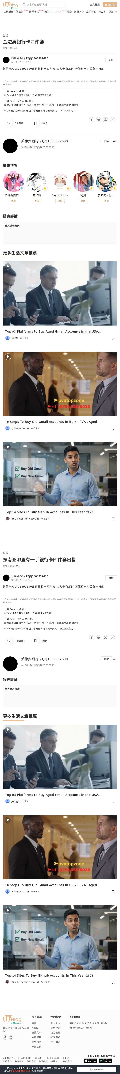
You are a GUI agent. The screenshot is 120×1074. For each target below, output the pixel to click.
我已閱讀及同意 (96, 1069)
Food (50, 1057)
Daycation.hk (60, 195)
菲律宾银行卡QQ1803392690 (29, 58)
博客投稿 (36, 1046)
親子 (44, 104)
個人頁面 (55, 1023)
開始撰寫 (110, 4)
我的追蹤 (55, 1037)
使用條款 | (33, 1061)
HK (31, 1057)
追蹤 (111, 60)
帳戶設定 (55, 1028)
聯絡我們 (68, 1061)
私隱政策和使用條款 (20, 1070)
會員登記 (95, 4)
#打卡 (88, 1023)
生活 (5, 35)
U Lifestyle (10, 1057)
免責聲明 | (21, 1061)
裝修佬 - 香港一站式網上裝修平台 (106, 195)
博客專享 (103, 11)
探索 (69, 11)
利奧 (83, 195)
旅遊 (28, 104)
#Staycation (77, 1028)
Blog (58, 1057)
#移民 (88, 1028)
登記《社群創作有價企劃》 (40, 95)
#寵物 (73, 1023)
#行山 (80, 1023)
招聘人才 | (57, 1061)
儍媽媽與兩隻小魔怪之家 (13, 195)
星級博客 (91, 11)
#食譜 (96, 1023)
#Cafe (104, 1023)
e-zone (67, 1057)
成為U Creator (52, 11)
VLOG (34, 1028)
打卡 (21, 104)
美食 (36, 104)
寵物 (51, 104)
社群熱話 (34, 11)
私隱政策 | (45, 1061)
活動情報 (74, 104)
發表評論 (12, 225)
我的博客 (55, 1042)
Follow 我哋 (66, 110)
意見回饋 (36, 1042)
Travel (23, 1057)
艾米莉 (37, 195)
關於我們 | (9, 1061)
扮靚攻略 (61, 104)
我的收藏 (55, 1032)
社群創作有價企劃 (13, 11)
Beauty (40, 1057)
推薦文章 (79, 11)
